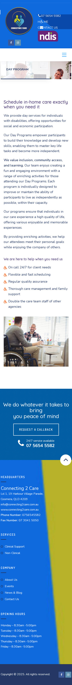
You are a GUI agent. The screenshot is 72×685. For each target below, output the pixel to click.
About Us (11, 580)
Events (9, 586)
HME (43, 22)
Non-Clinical (12, 553)
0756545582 (31, 515)
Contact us (12, 599)
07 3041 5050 (29, 520)
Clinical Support (15, 547)
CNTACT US (48, 28)
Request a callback (36, 429)
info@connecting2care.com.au (19, 504)
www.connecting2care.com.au (20, 510)
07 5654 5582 (51, 16)
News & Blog (13, 593)
